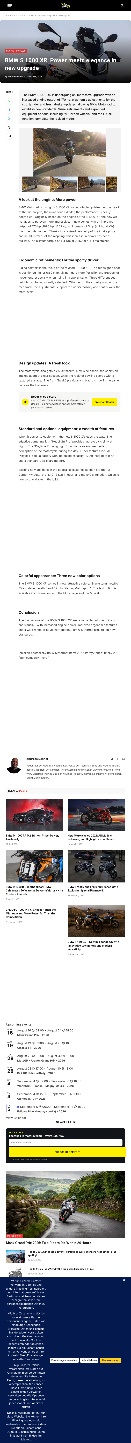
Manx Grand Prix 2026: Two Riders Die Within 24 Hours (48, 1243)
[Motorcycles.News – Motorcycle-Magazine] (65, 5)
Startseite (10, 15)
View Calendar (16, 1118)
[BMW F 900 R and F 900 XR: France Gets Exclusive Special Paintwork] (96, 866)
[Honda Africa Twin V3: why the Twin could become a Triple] (15, 1273)
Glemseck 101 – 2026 (31, 1098)
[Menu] (10, 5)
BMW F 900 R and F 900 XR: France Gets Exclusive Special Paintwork (93, 888)
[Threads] (9, 127)
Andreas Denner (15, 76)
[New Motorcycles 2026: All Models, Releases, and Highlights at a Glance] (96, 815)
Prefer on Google (104, 402)
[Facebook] (9, 109)
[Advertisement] (69, 322)
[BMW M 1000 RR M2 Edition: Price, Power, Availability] (34, 815)
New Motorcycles (15, 51)
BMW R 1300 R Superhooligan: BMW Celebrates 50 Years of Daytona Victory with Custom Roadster (34, 890)
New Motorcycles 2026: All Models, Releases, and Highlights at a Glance (91, 837)
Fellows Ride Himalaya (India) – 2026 (41, 1111)
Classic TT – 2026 (29, 1047)
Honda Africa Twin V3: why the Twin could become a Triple (61, 1269)
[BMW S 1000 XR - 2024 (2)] (63, 184)
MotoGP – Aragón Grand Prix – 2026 (41, 1060)
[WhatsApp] (9, 101)
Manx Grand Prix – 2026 (33, 1035)
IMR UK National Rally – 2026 (36, 1073)
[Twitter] (9, 118)
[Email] (9, 135)
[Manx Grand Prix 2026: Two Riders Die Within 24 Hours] (65, 1204)
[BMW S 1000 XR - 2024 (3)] (91, 184)
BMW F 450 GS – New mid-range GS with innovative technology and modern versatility (93, 945)
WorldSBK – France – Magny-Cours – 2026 (45, 1086)
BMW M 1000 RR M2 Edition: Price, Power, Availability (32, 837)
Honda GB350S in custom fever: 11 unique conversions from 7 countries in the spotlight (72, 1253)
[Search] (121, 5)
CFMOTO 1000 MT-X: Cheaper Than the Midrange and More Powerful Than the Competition (31, 913)
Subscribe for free (67, 1152)
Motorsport (14, 1236)
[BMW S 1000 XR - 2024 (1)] (36, 184)
